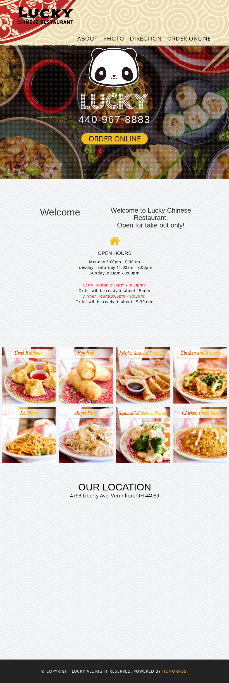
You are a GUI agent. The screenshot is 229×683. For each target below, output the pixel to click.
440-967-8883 (114, 119)
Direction (146, 38)
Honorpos (174, 671)
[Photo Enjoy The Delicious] (29, 375)
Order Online (189, 38)
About (87, 38)
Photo (113, 38)
